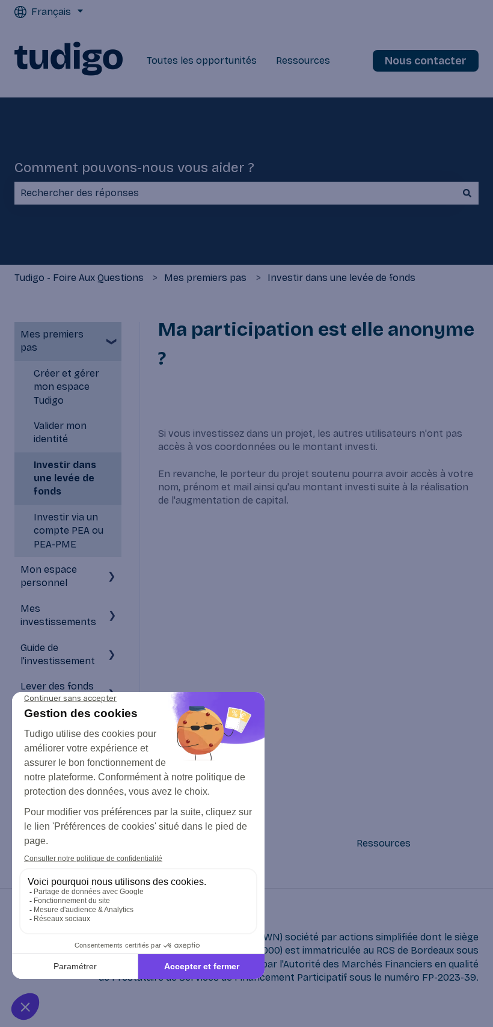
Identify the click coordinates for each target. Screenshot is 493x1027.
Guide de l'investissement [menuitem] (57, 654)
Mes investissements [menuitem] (58, 615)
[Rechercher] (467, 193)
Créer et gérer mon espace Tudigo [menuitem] (66, 387)
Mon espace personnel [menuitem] (48, 576)
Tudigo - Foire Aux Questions (79, 277)
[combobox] (235, 193)
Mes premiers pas (205, 277)
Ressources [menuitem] (384, 843)
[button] (111, 335)
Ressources (303, 60)
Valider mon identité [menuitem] (60, 432)
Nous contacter (426, 60)
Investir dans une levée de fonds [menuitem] (65, 478)
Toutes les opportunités (202, 60)
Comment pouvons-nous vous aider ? (134, 167)
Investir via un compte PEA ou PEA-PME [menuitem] (68, 530)
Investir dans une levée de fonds (341, 277)
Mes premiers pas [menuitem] (52, 340)
